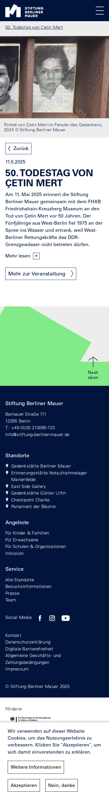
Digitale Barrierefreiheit (29, 648)
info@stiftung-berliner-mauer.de (37, 434)
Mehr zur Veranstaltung (36, 273)
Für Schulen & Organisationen (35, 546)
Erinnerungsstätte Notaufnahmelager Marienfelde (49, 476)
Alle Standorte (19, 579)
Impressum (17, 669)
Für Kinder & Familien (27, 533)
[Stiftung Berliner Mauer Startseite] (24, 15)
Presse (12, 593)
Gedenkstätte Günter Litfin (38, 493)
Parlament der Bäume (33, 506)
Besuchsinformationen (28, 586)
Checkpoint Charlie (30, 499)
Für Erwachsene (21, 539)
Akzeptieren (24, 785)
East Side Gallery (28, 486)
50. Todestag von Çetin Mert (34, 27)
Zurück (21, 148)
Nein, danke (61, 785)
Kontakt (13, 635)
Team (10, 600)
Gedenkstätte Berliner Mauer (41, 466)
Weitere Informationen (36, 767)
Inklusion (14, 553)
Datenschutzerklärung (27, 642)
